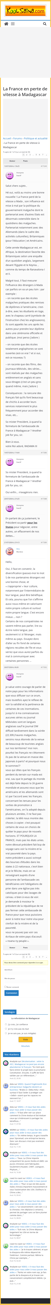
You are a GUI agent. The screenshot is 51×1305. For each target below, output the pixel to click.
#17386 (44, 453)
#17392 (44, 667)
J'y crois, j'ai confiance (18, 1024)
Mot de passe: (9, 978)
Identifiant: (8, 970)
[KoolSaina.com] (6, 24)
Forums (17, 138)
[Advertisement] (25, 52)
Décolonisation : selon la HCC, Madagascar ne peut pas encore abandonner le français (27, 1064)
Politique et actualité (35, 138)
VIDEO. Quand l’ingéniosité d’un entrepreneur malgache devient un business (28, 1087)
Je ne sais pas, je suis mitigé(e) (22, 1033)
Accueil (7, 138)
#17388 (44, 499)
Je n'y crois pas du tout (18, 1029)
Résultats (25, 1046)
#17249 (44, 166)
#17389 (44, 542)
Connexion (11, 992)
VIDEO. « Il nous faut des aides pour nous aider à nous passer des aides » (28, 1110)
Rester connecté (13, 987)
